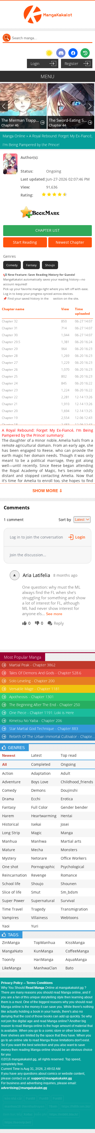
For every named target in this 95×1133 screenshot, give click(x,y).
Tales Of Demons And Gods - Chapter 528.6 (45, 672)
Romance (69, 875)
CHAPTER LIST (47, 230)
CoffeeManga (77, 950)
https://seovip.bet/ (17, 1122)
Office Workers (74, 858)
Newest (8, 755)
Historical (10, 824)
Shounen (69, 883)
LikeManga (11, 967)
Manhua (9, 841)
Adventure (11, 781)
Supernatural (43, 900)
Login (35, 63)
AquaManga (76, 959)
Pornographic (43, 866)
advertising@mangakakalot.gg (24, 1088)
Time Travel (12, 909)
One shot (10, 866)
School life (11, 883)
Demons (38, 790)
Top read (69, 755)
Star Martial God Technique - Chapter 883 (43, 728)
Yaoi (6, 926)
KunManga (43, 950)
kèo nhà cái (13, 1098)
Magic (36, 832)
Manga (67, 832)
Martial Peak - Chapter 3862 (32, 664)
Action (7, 773)
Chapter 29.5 (11, 342)
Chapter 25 (10, 376)
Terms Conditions (39, 983)
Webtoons (69, 917)
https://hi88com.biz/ (76, 1106)
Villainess (39, 917)
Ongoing (68, 764)
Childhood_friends (77, 781)
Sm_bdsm (69, 892)
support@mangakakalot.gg (51, 1078)
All (4, 764)
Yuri (34, 926)
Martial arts (71, 841)
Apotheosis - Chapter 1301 (31, 696)
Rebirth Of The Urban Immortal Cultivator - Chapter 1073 (52, 736)
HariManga (43, 959)
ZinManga (11, 942)
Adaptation (41, 773)
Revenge (38, 875)
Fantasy (31, 265)
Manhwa (38, 841)
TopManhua (44, 942)
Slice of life (11, 892)
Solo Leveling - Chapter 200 (32, 680)
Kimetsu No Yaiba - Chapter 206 (35, 720)
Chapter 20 (10, 411)
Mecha (37, 849)
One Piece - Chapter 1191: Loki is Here (41, 712)
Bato (69, 967)
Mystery (9, 858)
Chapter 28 (10, 355)
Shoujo (50, 265)
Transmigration (74, 909)
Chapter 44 (57, 125)
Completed (40, 764)
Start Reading (25, 242)
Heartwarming (43, 815)
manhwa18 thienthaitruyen (24, 1106)
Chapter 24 (10, 383)
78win (53, 1106)
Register (71, 63)
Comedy (12, 265)
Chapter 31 (10, 328)
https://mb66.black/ (63, 1114)
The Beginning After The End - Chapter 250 (44, 704)
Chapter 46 (9, 125)
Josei (65, 824)
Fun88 (30, 1098)
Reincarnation (14, 875)
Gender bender (74, 807)
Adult (65, 773)
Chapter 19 (10, 417)
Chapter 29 (10, 349)
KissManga (75, 942)
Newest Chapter (70, 242)
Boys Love (39, 781)
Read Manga (35, 988)
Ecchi (35, 798)
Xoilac (28, 1114)
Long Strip (11, 832)
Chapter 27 (10, 362)
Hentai (66, 815)
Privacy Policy (12, 983)
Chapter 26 (10, 369)
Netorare (39, 858)
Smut (35, 892)
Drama (8, 798)
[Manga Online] (47, 14)
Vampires (10, 917)
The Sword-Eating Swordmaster (68, 120)
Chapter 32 (10, 321)
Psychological (72, 866)
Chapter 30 (10, 335)
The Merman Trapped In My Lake (21, 120)
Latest (36, 755)
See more (54, 614)
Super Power (13, 900)
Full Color (39, 807)
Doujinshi (69, 790)
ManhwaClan (45, 967)
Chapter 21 (10, 404)
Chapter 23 (10, 390)
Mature (8, 849)
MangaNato (12, 950)
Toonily (8, 959)
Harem (8, 815)
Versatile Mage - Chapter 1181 (34, 688)
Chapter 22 (10, 397)
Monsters (69, 849)
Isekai (36, 824)
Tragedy (38, 909)
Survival (68, 900)
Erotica (67, 798)
